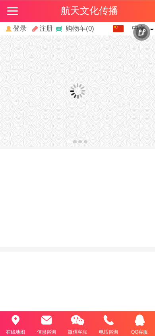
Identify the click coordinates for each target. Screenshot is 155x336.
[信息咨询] (46, 320)
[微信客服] (77, 320)
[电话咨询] (108, 320)
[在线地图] (15, 320)
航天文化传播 (89, 10)
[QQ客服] (139, 320)
